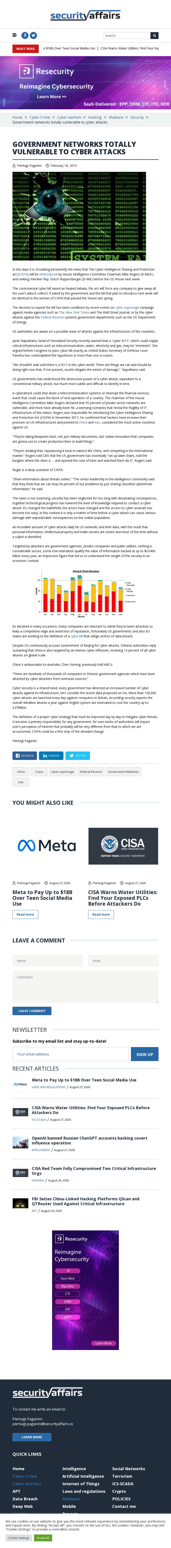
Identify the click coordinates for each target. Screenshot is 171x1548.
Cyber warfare (69, 117)
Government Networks (123, 772)
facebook (27, 755)
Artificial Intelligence (83, 1476)
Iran (97, 422)
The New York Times (74, 312)
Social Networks (128, 1468)
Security (137, 117)
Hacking (95, 117)
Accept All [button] (43, 1538)
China (83, 422)
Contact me (124, 1506)
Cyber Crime (40, 117)
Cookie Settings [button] (18, 1538)
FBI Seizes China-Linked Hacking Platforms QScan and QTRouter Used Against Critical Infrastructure (85, 1201)
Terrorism (122, 1476)
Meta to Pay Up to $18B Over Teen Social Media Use (46, 48)
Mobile (69, 1506)
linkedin (53, 755)
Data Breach (25, 1498)
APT (34, 1211)
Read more (25, 914)
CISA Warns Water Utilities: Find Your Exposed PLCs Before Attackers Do (122, 898)
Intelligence (41, 1150)
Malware (116, 117)
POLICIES (121, 1498)
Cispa (39, 772)
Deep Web (22, 1506)
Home (17, 117)
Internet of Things (80, 1483)
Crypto (119, 1491)
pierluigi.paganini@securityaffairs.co (42, 1423)
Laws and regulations (48, 1087)
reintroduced (48, 274)
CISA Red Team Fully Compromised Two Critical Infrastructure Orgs (94, 1171)
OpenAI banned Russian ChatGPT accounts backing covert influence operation (89, 1140)
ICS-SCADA (39, 1120)
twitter (80, 755)
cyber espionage (127, 307)
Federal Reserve (52, 317)
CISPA (23, 274)
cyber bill (77, 636)
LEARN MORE (32, 1437)
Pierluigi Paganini (29, 165)
